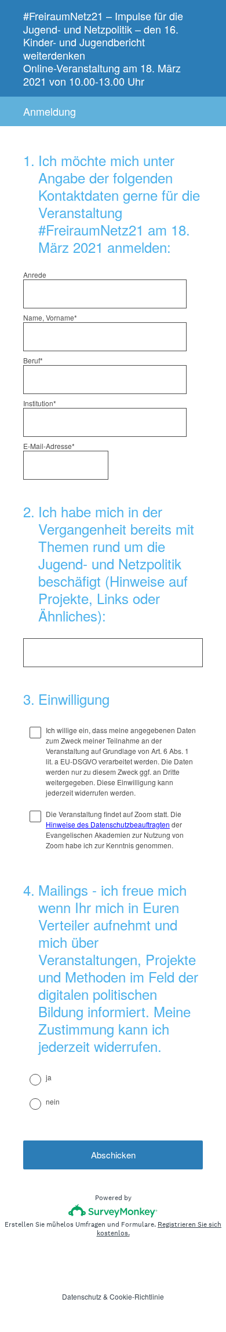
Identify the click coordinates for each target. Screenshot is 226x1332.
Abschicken (113, 1155)
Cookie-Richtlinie (137, 1296)
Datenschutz (81, 1296)
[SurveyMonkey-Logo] (113, 1211)
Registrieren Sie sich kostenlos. (159, 1229)
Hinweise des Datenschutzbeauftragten (108, 824)
